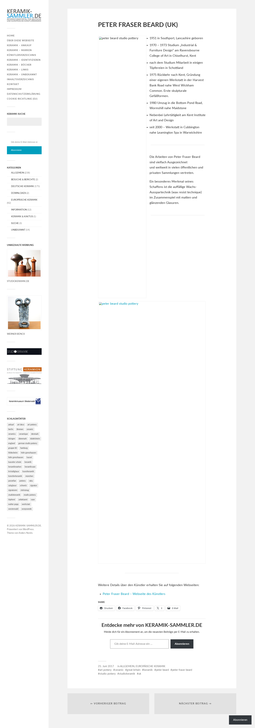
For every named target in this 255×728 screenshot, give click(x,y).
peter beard (162, 670)
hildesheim (13, 453)
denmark (35, 434)
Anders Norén (25, 533)
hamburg (24, 448)
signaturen (12, 490)
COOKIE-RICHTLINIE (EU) (22, 99)
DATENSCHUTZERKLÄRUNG (23, 94)
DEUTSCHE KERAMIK (22, 186)
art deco (20, 425)
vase (33, 500)
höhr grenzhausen (15, 457)
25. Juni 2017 (106, 666)
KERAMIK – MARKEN (19, 50)
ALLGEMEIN (17, 173)
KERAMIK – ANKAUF (19, 45)
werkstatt (26, 504)
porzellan (12, 481)
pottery (22, 481)
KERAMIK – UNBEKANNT (22, 75)
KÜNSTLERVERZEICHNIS (21, 55)
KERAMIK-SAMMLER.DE (28, 526)
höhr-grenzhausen (28, 453)
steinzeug (25, 490)
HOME (11, 36)
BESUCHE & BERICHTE (23, 180)
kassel (29, 457)
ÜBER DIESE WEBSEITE (20, 41)
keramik (28, 462)
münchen (29, 476)
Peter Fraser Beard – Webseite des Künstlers (134, 594)
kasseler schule (14, 462)
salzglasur (12, 485)
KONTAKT (13, 84)
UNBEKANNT (18, 230)
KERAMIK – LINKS (17, 70)
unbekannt (23, 500)
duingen (11, 439)
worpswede (27, 509)
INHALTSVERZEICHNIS (20, 79)
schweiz (23, 485)
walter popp (13, 504)
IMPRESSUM (14, 89)
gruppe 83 (12, 448)
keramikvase (30, 467)
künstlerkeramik (15, 476)
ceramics (12, 434)
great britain (133, 670)
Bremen (20, 429)
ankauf (11, 425)
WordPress (28, 529)
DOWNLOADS (18, 193)
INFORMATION (19, 210)
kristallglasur (13, 471)
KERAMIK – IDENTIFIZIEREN (24, 60)
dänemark (23, 439)
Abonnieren (16, 150)
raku (31, 481)
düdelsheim (35, 439)
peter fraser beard (182, 670)
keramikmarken (14, 467)
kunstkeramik (28, 471)
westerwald (13, 509)
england (11, 443)
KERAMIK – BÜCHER (19, 65)
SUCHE (15, 223)
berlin (10, 429)
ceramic (30, 429)
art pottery (32, 425)
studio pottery (30, 495)
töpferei (11, 500)
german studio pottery (27, 443)
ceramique (23, 434)
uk (139, 673)
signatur (33, 485)
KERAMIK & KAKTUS (22, 216)
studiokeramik (14, 495)
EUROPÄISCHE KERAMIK (24, 200)
